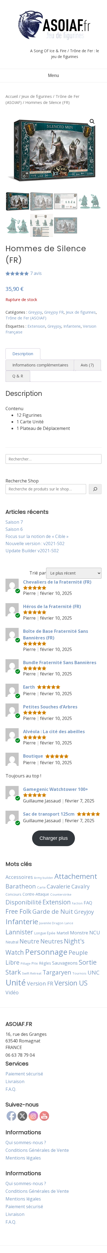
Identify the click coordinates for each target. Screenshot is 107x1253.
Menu (53, 75)
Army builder (43, 878)
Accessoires (19, 877)
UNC (94, 972)
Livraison (14, 1081)
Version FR (40, 983)
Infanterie (72, 326)
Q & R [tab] (17, 376)
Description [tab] (22, 353)
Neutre (29, 941)
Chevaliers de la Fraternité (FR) (57, 582)
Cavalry (80, 886)
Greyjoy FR (54, 312)
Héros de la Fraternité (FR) (52, 606)
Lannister (19, 932)
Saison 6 (14, 529)
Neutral (11, 942)
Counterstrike (60, 894)
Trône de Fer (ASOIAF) (25, 318)
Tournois (79, 973)
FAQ (88, 902)
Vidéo (12, 992)
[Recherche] (95, 489)
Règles (45, 963)
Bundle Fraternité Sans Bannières (59, 662)
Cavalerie (58, 886)
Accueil (11, 96)
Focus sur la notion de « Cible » (37, 536)
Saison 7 (14, 522)
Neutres (51, 941)
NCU (94, 932)
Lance (68, 923)
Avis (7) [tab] (87, 365)
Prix (35, 963)
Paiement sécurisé (24, 1074)
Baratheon (20, 886)
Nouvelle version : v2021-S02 (34, 543)
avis (36, 273)
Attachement (75, 876)
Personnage (46, 951)
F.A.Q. (10, 1089)
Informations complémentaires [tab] (40, 365)
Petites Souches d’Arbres (50, 707)
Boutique (33, 756)
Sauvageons (65, 963)
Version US (71, 982)
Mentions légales (23, 1158)
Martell (63, 932)
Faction (77, 903)
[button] (92, 121)
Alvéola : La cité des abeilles (54, 731)
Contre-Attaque (35, 894)
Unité (15, 982)
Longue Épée (44, 933)
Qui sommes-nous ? (25, 1142)
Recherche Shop (22, 481)
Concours (13, 894)
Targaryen (57, 972)
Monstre (79, 932)
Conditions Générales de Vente (37, 1150)
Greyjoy (35, 312)
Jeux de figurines (36, 96)
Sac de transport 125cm (49, 814)
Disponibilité (23, 902)
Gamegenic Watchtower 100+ (55, 789)
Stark (13, 972)
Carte (41, 887)
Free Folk (18, 911)
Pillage (25, 963)
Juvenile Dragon (51, 923)
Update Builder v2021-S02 (32, 551)
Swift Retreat (31, 973)
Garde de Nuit (52, 911)
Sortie (88, 962)
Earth (29, 687)
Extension (36, 326)
